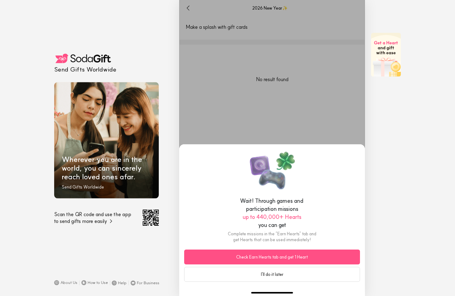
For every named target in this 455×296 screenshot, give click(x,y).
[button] (65, 283)
